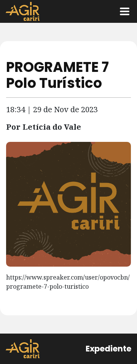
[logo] (23, 348)
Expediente (108, 348)
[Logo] (23, 11)
